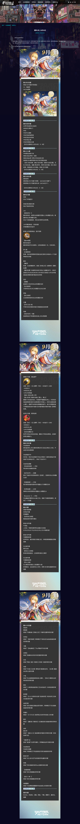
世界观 (34, 2)
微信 (68, 2)
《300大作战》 (8, 3)
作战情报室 (26, 2)
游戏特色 (47, 2)
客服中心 (55, 2)
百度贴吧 (75, 2)
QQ (70, 2)
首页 (19, 2)
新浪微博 (73, 2)
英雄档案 (40, 2)
